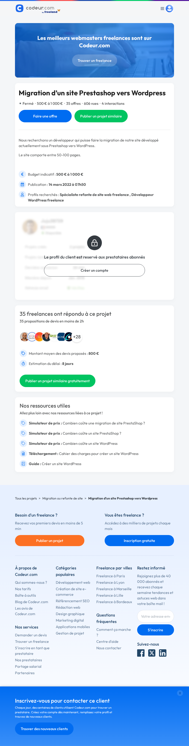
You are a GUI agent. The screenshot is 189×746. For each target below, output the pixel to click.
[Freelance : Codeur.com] (38, 8)
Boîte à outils (25, 595)
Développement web (73, 582)
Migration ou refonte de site (62, 498)
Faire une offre (45, 116)
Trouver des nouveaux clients (44, 728)
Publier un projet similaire (101, 116)
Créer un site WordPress (61, 463)
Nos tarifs (23, 589)
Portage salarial (28, 666)
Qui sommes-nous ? (31, 582)
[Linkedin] (162, 653)
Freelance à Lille (109, 595)
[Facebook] (141, 653)
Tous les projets (26, 498)
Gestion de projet (70, 633)
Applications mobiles (73, 626)
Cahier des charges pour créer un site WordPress (99, 453)
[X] (152, 653)
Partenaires (25, 673)
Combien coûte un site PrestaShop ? (92, 433)
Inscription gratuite (139, 540)
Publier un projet (49, 540)
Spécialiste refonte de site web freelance (94, 194)
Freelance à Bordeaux (114, 601)
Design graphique (70, 613)
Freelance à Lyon (110, 582)
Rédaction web (68, 607)
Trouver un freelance (95, 60)
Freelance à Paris (110, 576)
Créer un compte (94, 270)
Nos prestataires (28, 660)
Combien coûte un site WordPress (90, 443)
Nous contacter (108, 648)
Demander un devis (31, 635)
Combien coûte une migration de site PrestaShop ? (104, 423)
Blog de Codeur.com (31, 601)
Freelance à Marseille (114, 589)
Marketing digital (70, 620)
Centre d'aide (107, 641)
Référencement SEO (73, 601)
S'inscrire (155, 630)
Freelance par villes (114, 568)
